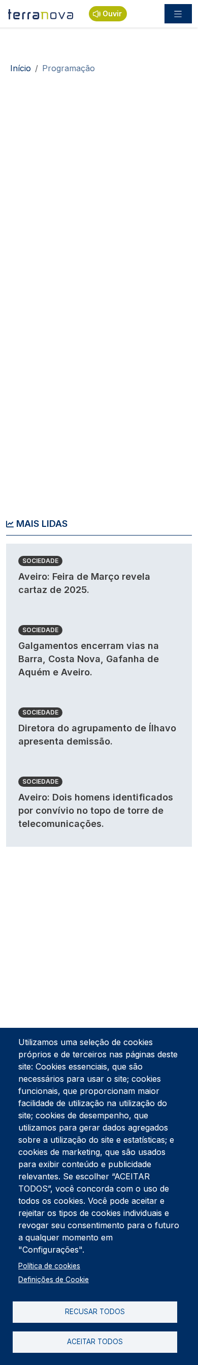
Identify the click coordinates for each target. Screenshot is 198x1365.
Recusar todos (95, 1312)
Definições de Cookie (53, 1279)
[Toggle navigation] (178, 13)
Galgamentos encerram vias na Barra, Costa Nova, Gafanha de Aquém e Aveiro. (88, 658)
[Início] (41, 13)
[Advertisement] (99, 185)
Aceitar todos (95, 1342)
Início (20, 68)
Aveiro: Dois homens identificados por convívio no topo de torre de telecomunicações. (95, 810)
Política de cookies (49, 1266)
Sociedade (40, 561)
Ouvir (112, 13)
